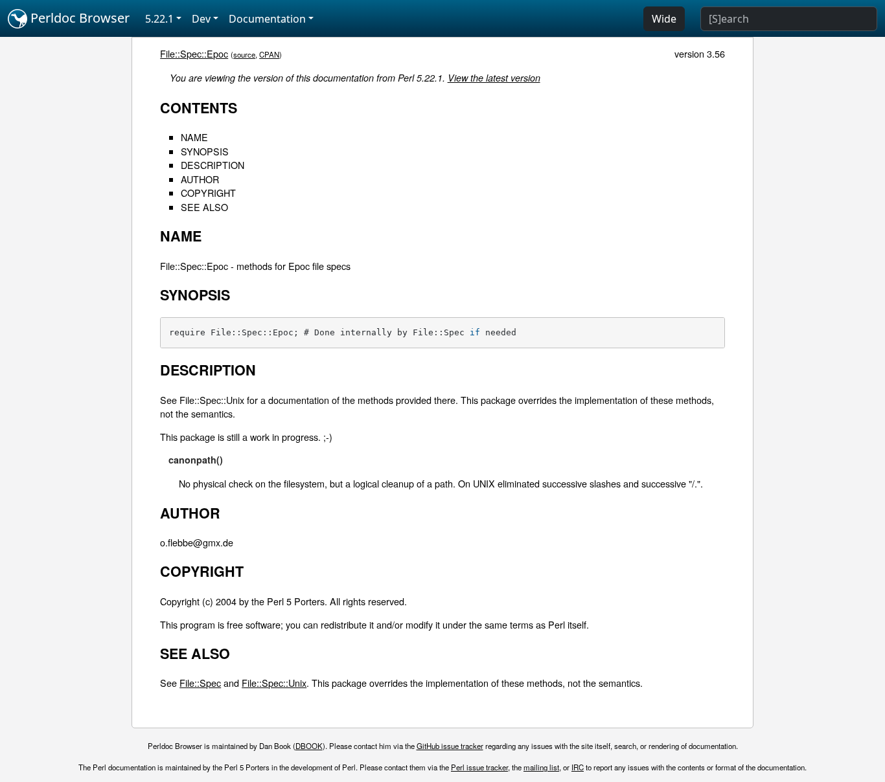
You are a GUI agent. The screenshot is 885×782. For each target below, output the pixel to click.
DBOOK (309, 746)
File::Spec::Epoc (194, 53)
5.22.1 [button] (159, 19)
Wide (664, 19)
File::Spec (200, 682)
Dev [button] (201, 19)
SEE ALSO (204, 207)
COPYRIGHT (208, 192)
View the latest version (494, 77)
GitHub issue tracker (450, 746)
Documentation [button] (267, 19)
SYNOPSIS (205, 151)
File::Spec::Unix (274, 682)
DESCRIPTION (212, 165)
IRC (577, 767)
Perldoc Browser (78, 18)
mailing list (541, 767)
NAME (194, 137)
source (244, 54)
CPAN (269, 54)
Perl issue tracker (479, 767)
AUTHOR (200, 179)
